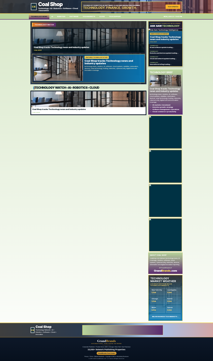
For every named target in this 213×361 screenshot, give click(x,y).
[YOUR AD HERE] (165, 132)
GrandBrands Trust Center (106, 353)
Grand (106, 340)
